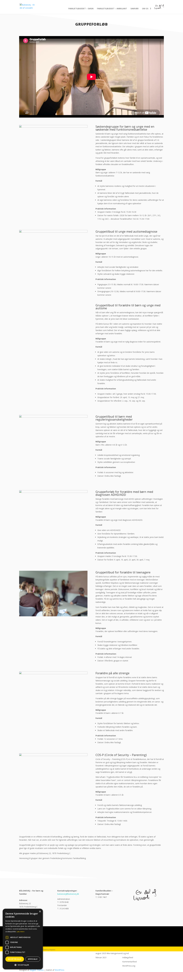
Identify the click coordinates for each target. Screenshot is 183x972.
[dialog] (23, 939)
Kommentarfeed (129, 961)
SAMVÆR (134, 9)
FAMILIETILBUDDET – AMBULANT (112, 9)
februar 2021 (101, 957)
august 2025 (101, 953)
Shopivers (52, 950)
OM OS (145, 9)
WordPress (59, 970)
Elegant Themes (37, 970)
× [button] (40, 912)
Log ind (125, 953)
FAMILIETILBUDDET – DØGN (81, 9)
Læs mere (20, 931)
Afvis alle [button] (32, 959)
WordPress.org (128, 965)
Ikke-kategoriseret (114, 953)
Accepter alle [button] (14, 959)
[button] (22, 965)
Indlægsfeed (127, 957)
